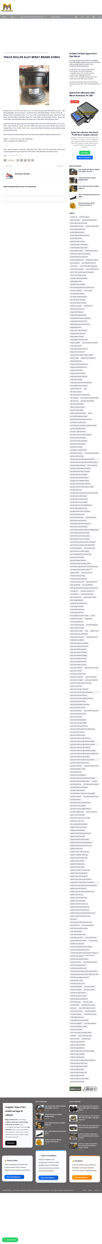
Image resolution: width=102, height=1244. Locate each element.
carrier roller (73, 266)
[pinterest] (93, 17)
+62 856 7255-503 (15, 139)
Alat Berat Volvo (55, 113)
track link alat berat (90, 937)
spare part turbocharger (77, 732)
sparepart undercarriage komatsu (80, 781)
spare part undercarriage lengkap (79, 756)
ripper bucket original (76, 631)
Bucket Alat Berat (75, 220)
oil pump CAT (74, 591)
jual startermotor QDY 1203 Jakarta (80, 511)
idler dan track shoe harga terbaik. (80, 395)
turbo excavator (74, 1039)
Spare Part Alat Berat (71, 8)
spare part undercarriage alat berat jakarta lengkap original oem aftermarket (82, 745)
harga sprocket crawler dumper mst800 (81, 355)
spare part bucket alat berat (78, 661)
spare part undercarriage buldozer (80, 747)
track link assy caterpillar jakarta (79, 959)
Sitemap (93, 8)
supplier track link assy (76, 894)
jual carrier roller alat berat (78, 431)
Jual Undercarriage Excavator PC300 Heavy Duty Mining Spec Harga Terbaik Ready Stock (83, 567)
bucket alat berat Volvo (76, 226)
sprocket (94, 781)
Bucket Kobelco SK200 (76, 251)
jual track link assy (91, 517)
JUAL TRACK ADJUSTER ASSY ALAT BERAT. (89, 196)
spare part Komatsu (76, 710)
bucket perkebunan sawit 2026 (79, 257)
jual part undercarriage (76, 456)
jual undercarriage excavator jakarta (80, 563)
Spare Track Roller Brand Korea (19, 128)
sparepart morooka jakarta (78, 775)
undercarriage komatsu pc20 (78, 1072)
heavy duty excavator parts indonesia (80, 382)
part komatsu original (90, 597)
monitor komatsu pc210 (77, 582)
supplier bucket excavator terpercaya (80, 845)
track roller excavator (76, 1011)
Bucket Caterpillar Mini (92, 226)
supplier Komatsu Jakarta (77, 864)
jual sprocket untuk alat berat (78, 508)
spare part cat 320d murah (77, 674)
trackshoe (73, 1035)
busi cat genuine (74, 263)
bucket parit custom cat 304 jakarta (80, 254)
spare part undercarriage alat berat (80, 738)
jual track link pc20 (89, 548)
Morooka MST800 (88, 585)
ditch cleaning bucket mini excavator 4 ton (82, 287)
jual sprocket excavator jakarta (79, 499)
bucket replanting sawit (76, 260)
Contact (41, 8)
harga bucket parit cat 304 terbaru (80, 324)
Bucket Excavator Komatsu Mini (79, 244)
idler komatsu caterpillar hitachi (89, 398)
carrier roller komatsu (92, 269)
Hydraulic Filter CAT (75, 389)
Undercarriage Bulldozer (77, 1048)
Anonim (26, 174)
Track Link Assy (93, 940)
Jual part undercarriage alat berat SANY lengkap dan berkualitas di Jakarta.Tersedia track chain (83, 462)
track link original (88, 1002)
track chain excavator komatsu (78, 928)
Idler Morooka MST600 (87, 401)
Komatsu (58, 111)
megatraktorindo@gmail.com (17, 141)
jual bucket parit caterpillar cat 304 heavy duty (83, 425)
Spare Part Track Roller (29, 115)
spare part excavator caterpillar (79, 689)
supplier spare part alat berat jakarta (80, 879)
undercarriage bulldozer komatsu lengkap (82, 1051)
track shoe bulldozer (90, 1023)
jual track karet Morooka (77, 514)
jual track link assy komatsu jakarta (80, 536)
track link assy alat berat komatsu (79, 950)
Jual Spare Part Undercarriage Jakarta (83, 69)
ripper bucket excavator (77, 628)
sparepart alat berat (76, 766)
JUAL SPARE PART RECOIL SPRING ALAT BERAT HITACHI (88, 170)
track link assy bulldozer (77, 956)
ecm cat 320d (88, 290)
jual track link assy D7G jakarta (78, 526)
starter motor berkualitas (77, 815)
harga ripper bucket (76, 346)
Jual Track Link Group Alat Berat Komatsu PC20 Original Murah (89, 1126)
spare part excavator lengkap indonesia (81, 698)
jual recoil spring (92, 465)
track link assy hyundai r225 (78, 965)
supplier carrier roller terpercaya (79, 852)
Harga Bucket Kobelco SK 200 (78, 321)
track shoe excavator (76, 1029)
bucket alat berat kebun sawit (78, 223)
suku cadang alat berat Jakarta (78, 824)
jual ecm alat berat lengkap (78, 438)
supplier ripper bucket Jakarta (78, 873)
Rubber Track (94, 631)
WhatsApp (84, 153)
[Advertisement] (51, 35)
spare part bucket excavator (78, 664)
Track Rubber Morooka (76, 1017)
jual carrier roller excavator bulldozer (80, 435)
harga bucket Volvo (75, 327)
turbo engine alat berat (84, 1035)
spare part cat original (76, 680)
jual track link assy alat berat (78, 520)
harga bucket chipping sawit (78, 315)
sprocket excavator (75, 796)
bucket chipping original (77, 232)
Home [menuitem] (4, 17)
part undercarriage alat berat (78, 603)
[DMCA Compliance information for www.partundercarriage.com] (89, 1090)
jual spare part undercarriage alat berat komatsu (84, 493)
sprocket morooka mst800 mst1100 (80, 809)
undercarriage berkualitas (77, 1045)
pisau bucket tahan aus (76, 612)
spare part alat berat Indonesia (79, 646)
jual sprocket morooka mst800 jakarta (81, 505)
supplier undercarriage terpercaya (80, 916)
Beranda (5, 53)
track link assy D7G (75, 962)
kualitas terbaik (74, 572)
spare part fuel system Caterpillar (79, 704)
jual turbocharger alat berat (78, 560)
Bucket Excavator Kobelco (77, 241)
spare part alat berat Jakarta (78, 649)
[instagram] (88, 17)
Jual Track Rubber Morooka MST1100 (80, 554)
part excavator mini (75, 597)
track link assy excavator (90, 962)
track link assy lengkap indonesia (79, 977)
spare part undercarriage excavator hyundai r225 (84, 753)
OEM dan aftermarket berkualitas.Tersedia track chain (83, 588)
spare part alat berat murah (78, 658)
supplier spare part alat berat (78, 876)
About (31, 8)
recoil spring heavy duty (77, 625)
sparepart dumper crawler (77, 769)
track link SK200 (74, 1005)
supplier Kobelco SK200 (77, 861)
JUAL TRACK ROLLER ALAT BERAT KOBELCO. (88, 187)
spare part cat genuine (76, 677)
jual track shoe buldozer (77, 557)
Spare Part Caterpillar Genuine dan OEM (84, 77)
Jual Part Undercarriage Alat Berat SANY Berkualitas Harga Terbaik (88, 1136)
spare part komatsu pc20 (91, 710)
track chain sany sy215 (76, 937)
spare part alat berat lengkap (78, 655)
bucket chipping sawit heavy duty (79, 235)
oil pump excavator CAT (87, 591)
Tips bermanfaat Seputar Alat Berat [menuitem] (32, 17)
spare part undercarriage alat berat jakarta (82, 741)
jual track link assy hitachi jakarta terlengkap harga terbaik (84, 530)
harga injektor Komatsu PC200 (78, 339)
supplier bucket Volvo (76, 848)
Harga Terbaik (74, 358)
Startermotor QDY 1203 (77, 821)
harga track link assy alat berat (78, 364)
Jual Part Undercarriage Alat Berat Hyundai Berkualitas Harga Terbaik (87, 1145)
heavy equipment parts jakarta (79, 385)
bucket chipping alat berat (77, 229)
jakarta (90, 413)
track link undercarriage (88, 1005)
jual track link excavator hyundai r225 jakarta (82, 542)
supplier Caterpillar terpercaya (79, 855)
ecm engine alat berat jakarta (78, 297)
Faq (84, 8)
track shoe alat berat (76, 1023)
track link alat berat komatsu (78, 940)
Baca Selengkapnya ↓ (14, 1177)
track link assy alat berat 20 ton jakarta (81, 947)
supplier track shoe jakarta (77, 901)
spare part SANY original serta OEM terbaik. (82, 729)
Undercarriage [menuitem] (55, 17)
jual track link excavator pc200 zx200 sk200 (82, 545)
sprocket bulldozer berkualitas (79, 787)
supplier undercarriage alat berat (79, 910)
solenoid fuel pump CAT (77, 637)
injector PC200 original (76, 410)
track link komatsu (75, 1002)
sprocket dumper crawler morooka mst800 (82, 793)
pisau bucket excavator (76, 606)
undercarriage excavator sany (78, 1063)
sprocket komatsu (75, 799)
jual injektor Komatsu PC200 (78, 450)
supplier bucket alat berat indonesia (80, 833)
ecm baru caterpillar (76, 290)
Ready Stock (88, 618)
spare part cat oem (91, 677)
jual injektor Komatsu (76, 447)
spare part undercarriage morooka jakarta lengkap (82, 760)
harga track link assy (76, 361)
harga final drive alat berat (77, 333)
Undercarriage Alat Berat (77, 1042)
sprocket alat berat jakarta (91, 784)
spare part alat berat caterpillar (79, 643)
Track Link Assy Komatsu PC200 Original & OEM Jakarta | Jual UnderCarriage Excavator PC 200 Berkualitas (83, 971)
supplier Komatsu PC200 (77, 867)
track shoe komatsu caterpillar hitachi (80, 1032)
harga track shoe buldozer (77, 373)
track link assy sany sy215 (77, 983)
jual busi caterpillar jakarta (77, 428)
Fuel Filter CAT (88, 306)
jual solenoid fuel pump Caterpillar (80, 471)
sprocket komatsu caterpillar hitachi (80, 802)
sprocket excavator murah (91, 796)
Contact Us (97, 1190)
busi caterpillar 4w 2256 (88, 263)
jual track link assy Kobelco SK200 (79, 533)
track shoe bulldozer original (78, 1026)
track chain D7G (74, 925)
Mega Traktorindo (21, 1190)
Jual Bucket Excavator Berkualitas (81, 71)
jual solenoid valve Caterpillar (78, 474)
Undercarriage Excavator (77, 1057)
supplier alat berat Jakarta (77, 830)
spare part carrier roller (91, 668)
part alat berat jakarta (87, 594)
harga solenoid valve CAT (77, 352)
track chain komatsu (76, 931)
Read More (11, 1143)
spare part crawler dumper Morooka (80, 683)
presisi (93, 615)
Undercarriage (86, 1039)
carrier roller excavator (76, 269)
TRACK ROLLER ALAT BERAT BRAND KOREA (87, 179)
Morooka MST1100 (91, 582)
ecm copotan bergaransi (77, 293)
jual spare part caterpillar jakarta (79, 480)
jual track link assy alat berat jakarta (80, 523)
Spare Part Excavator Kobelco (78, 695)
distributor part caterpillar (77, 284)
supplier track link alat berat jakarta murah (82, 891)
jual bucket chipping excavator (78, 416)
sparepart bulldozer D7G (91, 766)
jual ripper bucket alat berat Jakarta (80, 468)
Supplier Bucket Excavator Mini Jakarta (81, 842)
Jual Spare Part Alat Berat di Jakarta (82, 79)
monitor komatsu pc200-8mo (78, 579)
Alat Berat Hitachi (32, 113)
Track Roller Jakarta (90, 1011)
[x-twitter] (82, 17)
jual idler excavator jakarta (77, 444)
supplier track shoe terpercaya (79, 904)
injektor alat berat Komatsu (78, 413)
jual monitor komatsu (76, 453)
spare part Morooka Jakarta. (78, 720)
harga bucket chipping (76, 312)
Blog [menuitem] (12, 17)
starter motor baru (91, 812)
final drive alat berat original (78, 303)
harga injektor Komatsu (76, 336)
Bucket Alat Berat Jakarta (89, 220)
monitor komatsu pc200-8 (77, 576)
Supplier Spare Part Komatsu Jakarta (82, 73)
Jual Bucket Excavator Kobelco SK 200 (80, 419)
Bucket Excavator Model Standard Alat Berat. (86, 204)
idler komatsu (74, 398)
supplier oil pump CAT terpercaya (79, 870)
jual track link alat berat (76, 517)
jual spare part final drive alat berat (80, 484)
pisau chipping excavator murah (79, 615)
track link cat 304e (89, 986)
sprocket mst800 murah (77, 812)
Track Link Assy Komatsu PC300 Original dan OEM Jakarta (84, 974)
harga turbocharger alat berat (78, 376)
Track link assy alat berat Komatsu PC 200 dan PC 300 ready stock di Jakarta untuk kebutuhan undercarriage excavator (84, 953)
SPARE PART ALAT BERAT (77, 640)
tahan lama (73, 919)
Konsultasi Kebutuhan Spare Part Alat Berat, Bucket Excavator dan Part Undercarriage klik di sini (84, 84)
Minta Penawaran (84, 157)
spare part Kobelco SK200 (77, 707)
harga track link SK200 (76, 370)
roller (86, 631)
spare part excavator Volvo (78, 701)
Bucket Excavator (54, 8)
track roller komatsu (76, 1014)
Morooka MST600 (75, 585)
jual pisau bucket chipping (77, 465)
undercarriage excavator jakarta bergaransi (82, 1060)
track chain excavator (88, 925)
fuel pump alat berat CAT (77, 309)
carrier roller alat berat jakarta (88, 266)
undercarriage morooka (77, 1075)
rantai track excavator (76, 618)
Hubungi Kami (11, 1240)
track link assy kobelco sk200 (78, 968)
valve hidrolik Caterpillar (77, 1081)
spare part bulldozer (76, 668)
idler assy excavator (76, 392)
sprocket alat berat (75, 784)
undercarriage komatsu (77, 1069)
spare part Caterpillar (91, 680)
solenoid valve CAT (91, 637)
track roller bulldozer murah (87, 1008)
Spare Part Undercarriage (35, 111)
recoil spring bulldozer (76, 622)
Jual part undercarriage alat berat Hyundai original (82, 459)
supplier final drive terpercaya (78, 858)
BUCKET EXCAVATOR (76, 238)
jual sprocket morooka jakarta (78, 502)
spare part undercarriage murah (79, 763)
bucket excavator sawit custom (79, 247)
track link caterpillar (75, 989)
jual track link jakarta (76, 548)
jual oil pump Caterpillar (92, 453)
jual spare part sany (75, 490)
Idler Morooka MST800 (76, 404)
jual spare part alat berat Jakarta (79, 477)
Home (22, 8)
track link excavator (89, 989)
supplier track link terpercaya (78, 898)
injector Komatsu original (77, 407)
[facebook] (76, 17)
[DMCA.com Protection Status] (75, 1090)
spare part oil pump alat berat (78, 726)
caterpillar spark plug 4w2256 (78, 278)
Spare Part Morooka (76, 717)
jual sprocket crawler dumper (78, 496)
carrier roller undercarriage (78, 275)
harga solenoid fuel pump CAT (79, 349)
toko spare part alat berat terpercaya (80, 922)
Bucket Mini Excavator (91, 251)
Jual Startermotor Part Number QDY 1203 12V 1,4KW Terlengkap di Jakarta (88, 1118)
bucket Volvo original (92, 260)
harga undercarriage (76, 379)
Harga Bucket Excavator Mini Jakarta (80, 318)
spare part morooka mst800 (78, 723)
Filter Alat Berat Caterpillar (77, 300)
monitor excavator (86, 572)
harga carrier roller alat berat (78, 330)
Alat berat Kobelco (20, 113)
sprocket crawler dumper (77, 790)
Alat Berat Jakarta (84, 217)
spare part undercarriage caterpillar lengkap (83, 750)
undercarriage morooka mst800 (79, 1078)
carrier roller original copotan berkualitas (82, 272)
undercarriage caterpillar (77, 1054)
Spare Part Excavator (76, 686)
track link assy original (76, 980)
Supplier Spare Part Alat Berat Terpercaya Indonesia (82, 882)
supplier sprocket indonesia (78, 888)
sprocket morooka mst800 (77, 806)
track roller (73, 1008)
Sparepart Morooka (75, 772)
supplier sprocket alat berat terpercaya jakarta (83, 885)
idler (85, 389)
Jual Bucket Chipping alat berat (81, 75)
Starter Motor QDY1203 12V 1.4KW (80, 818)
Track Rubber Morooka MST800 (79, 1020)
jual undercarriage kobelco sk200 (79, 569)
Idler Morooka (74, 401)
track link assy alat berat (77, 943)
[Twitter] (17, 160)
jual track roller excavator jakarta (79, 551)
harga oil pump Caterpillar (89, 343)
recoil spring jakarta (92, 625)
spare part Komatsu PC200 (77, 714)
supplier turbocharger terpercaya (79, 907)
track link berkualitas (76, 986)
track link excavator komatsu (78, 996)
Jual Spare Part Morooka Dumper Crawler (82, 487)
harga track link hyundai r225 (78, 367)
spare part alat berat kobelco (78, 652)
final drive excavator (76, 306)
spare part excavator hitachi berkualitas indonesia (81, 692)
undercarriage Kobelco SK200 (78, 1066)
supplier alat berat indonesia (78, 827)
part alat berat (74, 594)
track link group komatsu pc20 (78, 999)
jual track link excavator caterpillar (80, 539)
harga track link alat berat (88, 358)
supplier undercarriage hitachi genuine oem (82, 913)
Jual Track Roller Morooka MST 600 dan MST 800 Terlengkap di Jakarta (88, 1108)
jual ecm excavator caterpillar (78, 441)
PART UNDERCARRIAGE (16, 53)
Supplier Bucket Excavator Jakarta (79, 839)
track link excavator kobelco (78, 993)
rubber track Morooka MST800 (79, 634)
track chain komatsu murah (78, 934)
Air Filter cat (73, 217)
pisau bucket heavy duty (77, 609)
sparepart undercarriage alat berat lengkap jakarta (82, 778)
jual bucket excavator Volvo (78, 422)
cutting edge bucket (75, 281)
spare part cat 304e (75, 671)
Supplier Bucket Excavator (77, 836)
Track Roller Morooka (90, 1014)
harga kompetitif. (75, 343)
